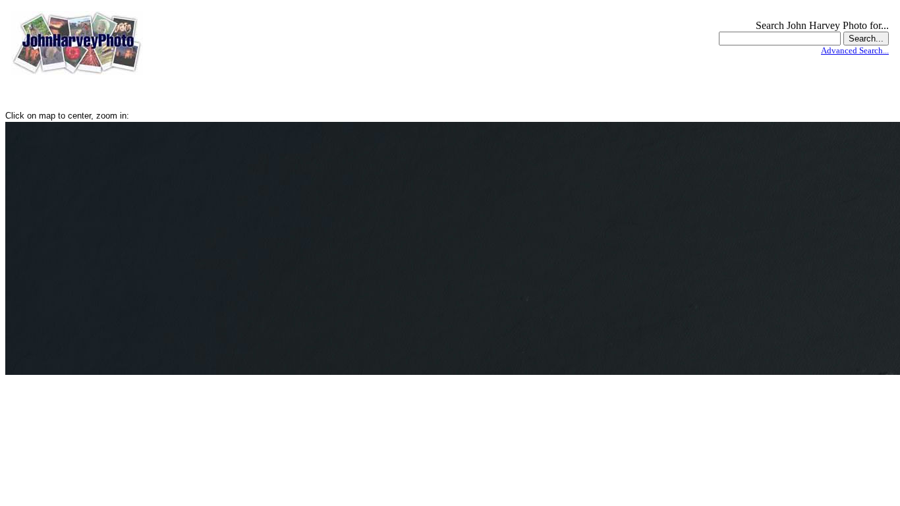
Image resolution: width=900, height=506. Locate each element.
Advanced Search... (855, 50)
